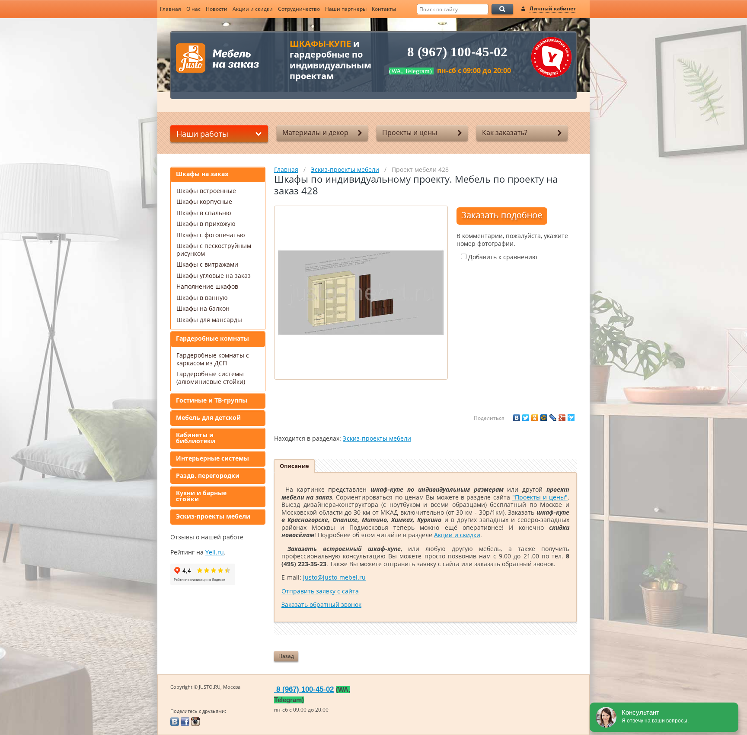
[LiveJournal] (552, 417)
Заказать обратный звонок (321, 604)
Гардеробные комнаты (212, 338)
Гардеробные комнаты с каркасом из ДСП (212, 359)
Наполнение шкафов (207, 286)
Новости (216, 9)
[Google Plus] (562, 417)
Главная (170, 9)
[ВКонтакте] (516, 417)
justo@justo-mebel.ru (334, 577)
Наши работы (202, 134)
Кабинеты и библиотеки (195, 438)
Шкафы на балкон (203, 308)
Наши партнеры (346, 9)
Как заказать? (504, 132)
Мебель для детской (208, 417)
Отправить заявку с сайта (320, 591)
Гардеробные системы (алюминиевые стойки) (210, 378)
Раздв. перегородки (207, 475)
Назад (286, 656)
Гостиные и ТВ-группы (211, 400)
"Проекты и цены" (540, 497)
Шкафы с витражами (207, 264)
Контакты (384, 9)
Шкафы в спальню (203, 213)
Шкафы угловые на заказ (213, 275)
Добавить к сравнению (501, 257)
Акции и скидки (253, 9)
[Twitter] (525, 417)
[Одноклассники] (534, 417)
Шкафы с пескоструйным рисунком (213, 250)
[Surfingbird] (571, 417)
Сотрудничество (299, 9)
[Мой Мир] (543, 417)
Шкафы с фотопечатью (210, 235)
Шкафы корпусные (204, 201)
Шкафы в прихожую (206, 223)
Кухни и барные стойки (201, 496)
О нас (193, 9)
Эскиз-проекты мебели (213, 516)
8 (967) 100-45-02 (457, 52)
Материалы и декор (315, 132)
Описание (294, 466)
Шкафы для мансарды (209, 320)
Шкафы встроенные (206, 191)
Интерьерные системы (212, 458)
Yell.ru (214, 552)
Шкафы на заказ (202, 174)
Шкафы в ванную (202, 297)
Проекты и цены (409, 132)
